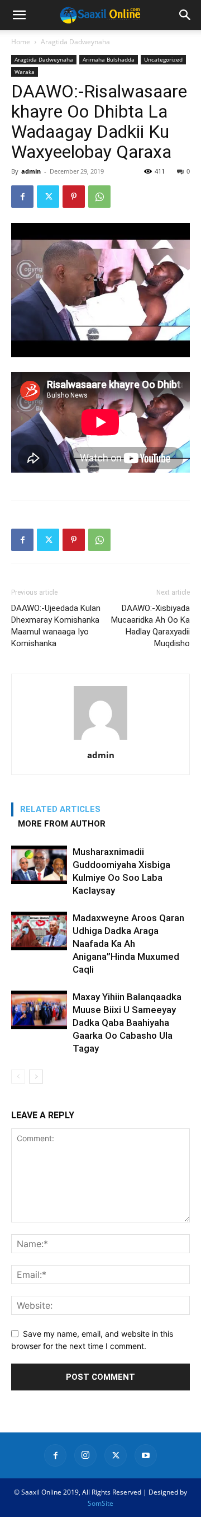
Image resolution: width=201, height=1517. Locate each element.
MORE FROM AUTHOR (62, 824)
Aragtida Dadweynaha (75, 41)
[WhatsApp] (99, 196)
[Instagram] (85, 1455)
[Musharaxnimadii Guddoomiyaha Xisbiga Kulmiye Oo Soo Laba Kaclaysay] (39, 865)
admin (31, 171)
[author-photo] (100, 739)
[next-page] (36, 1077)
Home (20, 41)
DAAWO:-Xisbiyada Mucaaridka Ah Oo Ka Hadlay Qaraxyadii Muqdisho (150, 625)
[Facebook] (22, 196)
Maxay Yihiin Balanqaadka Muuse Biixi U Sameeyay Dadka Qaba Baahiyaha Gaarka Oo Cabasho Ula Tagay (127, 1022)
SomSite (100, 1503)
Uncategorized (163, 59)
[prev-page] (18, 1077)
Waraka (25, 72)
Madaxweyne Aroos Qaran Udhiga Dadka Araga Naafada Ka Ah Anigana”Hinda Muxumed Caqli (128, 943)
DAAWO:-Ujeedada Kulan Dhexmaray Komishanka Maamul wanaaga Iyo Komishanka (55, 625)
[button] (19, 15)
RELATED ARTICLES (60, 809)
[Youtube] (146, 1455)
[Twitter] (48, 196)
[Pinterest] (74, 196)
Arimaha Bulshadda (109, 59)
